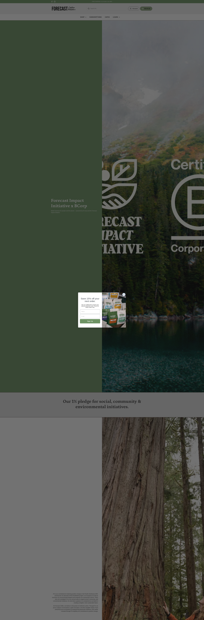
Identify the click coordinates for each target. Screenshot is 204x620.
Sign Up (90, 321)
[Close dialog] (123, 294)
